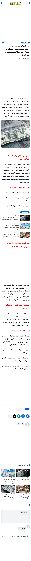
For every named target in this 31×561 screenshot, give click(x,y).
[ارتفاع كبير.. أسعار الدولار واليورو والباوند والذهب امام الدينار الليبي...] (25, 235)
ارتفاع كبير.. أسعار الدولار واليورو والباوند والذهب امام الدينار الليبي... (10, 235)
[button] (23, 416)
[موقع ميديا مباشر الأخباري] (15, 3)
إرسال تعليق (24, 512)
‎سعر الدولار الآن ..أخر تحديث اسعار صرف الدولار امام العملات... (8, 496)
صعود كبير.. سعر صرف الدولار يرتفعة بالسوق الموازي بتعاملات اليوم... (11, 227)
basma (25, 58)
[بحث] (2, 3)
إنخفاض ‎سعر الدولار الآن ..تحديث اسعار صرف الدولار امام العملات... (10, 218)
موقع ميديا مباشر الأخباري (8, 536)
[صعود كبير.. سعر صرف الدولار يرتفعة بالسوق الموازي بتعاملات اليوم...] (25, 226)
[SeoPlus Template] (28, 536)
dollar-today (25, 42)
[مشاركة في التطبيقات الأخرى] (10, 416)
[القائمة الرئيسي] (28, 3)
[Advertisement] (15, 24)
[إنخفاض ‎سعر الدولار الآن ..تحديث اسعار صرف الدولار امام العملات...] (25, 218)
